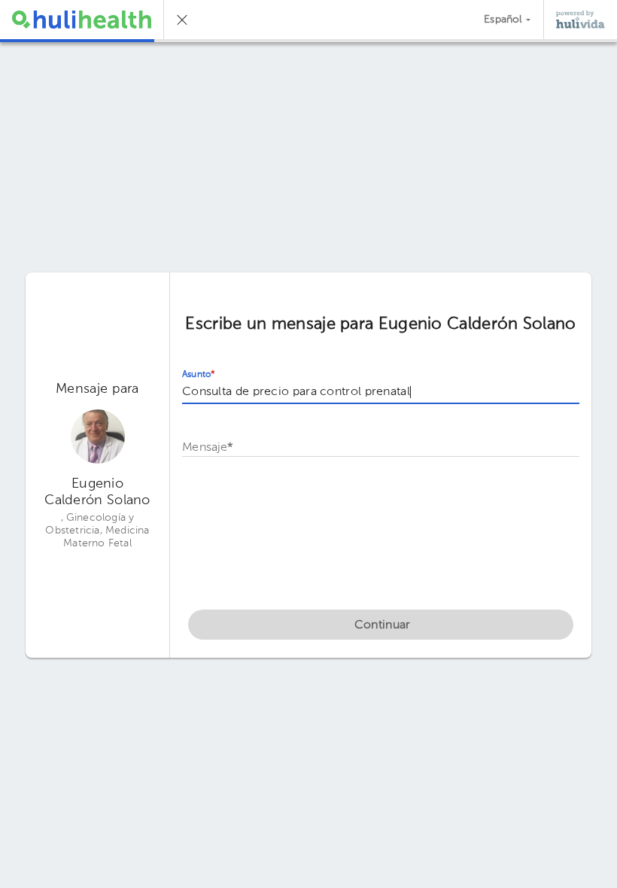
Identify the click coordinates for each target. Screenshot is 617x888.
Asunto (198, 374)
